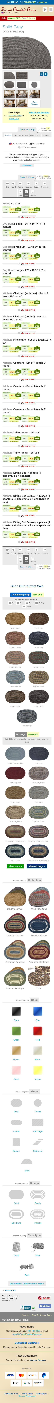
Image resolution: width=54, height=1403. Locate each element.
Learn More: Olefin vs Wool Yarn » (27, 1283)
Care (32, 135)
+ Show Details (27, 165)
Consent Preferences (27, 1396)
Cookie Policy (41, 1394)
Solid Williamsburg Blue (15, 763)
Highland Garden (15, 667)
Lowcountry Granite (38, 783)
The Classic (39, 628)
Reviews (38, 135)
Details (21, 135)
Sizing (27, 135)
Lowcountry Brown (15, 822)
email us (43, 2)
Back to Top (10, 1290)
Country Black (38, 706)
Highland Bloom (38, 667)
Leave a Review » (39, 1360)
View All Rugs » (36, 866)
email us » (14, 119)
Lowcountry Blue (15, 687)
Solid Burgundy (15, 783)
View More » (15, 866)
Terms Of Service (11, 1394)
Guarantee (45, 135)
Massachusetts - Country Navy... (39, 861)
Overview (8, 135)
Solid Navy (38, 763)
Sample (14, 135)
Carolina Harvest (15, 648)
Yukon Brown (15, 802)
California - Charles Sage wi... (39, 841)
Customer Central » (27, 1342)
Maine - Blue (15, 861)
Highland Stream (38, 822)
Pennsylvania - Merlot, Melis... (15, 841)
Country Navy (38, 648)
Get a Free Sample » (39, 112)
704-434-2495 (30, 2)
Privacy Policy (27, 1394)
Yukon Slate (39, 802)
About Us (25, 1315)
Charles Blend (15, 706)
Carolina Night (27, 726)
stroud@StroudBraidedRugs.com (27, 1334)
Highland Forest (38, 687)
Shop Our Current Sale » (42, 1315)
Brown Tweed (15, 628)
